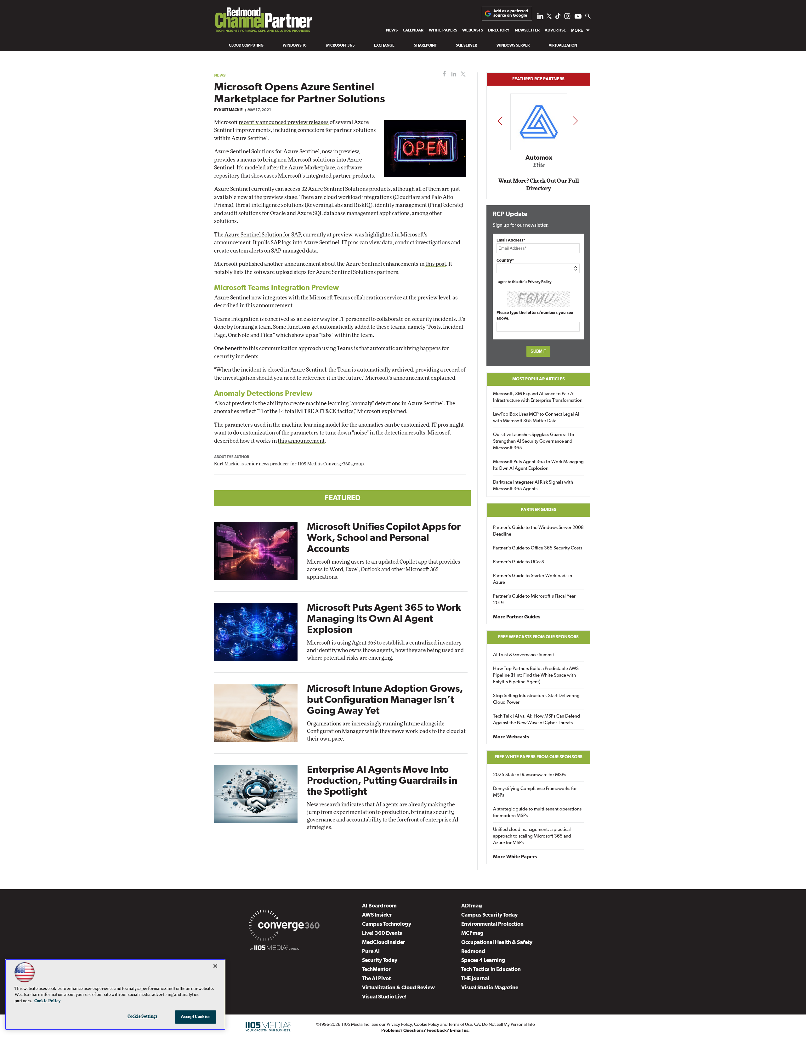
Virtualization (563, 46)
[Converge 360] (284, 927)
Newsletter (527, 30)
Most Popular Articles (538, 379)
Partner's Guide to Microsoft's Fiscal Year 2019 (534, 599)
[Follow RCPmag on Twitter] (549, 17)
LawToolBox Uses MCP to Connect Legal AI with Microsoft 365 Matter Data (536, 417)
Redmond (473, 951)
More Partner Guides (516, 617)
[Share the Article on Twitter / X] (462, 74)
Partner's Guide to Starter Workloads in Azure (532, 579)
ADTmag (471, 906)
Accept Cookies (196, 1017)
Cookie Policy (426, 1024)
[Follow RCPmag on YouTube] (578, 17)
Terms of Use (460, 1024)
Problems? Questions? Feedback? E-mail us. (425, 1030)
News (392, 30)
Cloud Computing (246, 46)
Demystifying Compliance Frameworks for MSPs (535, 792)
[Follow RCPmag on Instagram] (567, 17)
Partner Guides (538, 510)
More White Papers (515, 857)
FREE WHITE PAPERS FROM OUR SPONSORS (538, 757)
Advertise (555, 30)
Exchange (384, 46)
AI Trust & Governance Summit (523, 655)
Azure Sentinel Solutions (244, 151)
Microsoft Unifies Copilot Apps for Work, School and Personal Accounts (384, 538)
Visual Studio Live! (384, 997)
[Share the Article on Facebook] (442, 74)
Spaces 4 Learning (483, 960)
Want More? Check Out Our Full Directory (538, 184)
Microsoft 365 (340, 46)
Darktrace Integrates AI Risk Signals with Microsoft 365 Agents (533, 486)
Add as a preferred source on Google (510, 13)
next (575, 120)
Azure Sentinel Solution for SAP (262, 234)
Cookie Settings (143, 1016)
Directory (498, 30)
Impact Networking (539, 149)
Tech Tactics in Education (491, 969)
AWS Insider (377, 915)
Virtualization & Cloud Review (398, 988)
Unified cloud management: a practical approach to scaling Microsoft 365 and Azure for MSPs (532, 836)
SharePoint (425, 46)
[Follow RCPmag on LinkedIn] (540, 17)
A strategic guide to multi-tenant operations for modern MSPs (537, 812)
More (577, 30)
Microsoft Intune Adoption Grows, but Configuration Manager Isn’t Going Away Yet (385, 700)
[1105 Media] (274, 948)
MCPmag (472, 933)
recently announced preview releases (284, 122)
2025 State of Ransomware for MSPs (529, 775)
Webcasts (472, 30)
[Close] (215, 966)
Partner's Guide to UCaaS (518, 562)
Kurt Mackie (231, 110)
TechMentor (376, 969)
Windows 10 (295, 46)
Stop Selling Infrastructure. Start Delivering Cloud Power (536, 699)
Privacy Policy (540, 282)
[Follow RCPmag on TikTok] (558, 17)
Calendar (413, 30)
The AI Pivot (376, 978)
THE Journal (475, 978)
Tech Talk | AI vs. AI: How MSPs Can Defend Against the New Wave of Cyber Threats (536, 719)
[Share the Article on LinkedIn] (452, 74)
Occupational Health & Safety (496, 942)
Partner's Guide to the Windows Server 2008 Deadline (538, 531)
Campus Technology (386, 924)
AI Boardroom (379, 906)
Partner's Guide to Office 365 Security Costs (537, 548)
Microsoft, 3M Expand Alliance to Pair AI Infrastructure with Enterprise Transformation (537, 397)
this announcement (269, 305)
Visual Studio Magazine (489, 988)
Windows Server (513, 46)
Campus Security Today (489, 915)
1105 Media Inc (355, 1024)
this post (435, 264)
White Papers (443, 30)
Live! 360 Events (382, 933)
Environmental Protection (492, 924)
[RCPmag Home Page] (263, 21)
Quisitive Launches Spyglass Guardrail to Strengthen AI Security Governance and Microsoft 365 (533, 442)
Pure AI (371, 951)
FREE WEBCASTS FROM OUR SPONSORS (538, 637)
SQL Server (466, 46)
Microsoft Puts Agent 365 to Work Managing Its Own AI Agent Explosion (384, 619)
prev (500, 120)
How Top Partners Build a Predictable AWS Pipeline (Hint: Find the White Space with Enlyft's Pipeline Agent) (536, 676)
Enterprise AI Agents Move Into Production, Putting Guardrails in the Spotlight (382, 781)
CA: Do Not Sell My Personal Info (504, 1024)
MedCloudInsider (383, 942)
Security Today (379, 960)
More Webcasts (511, 737)
